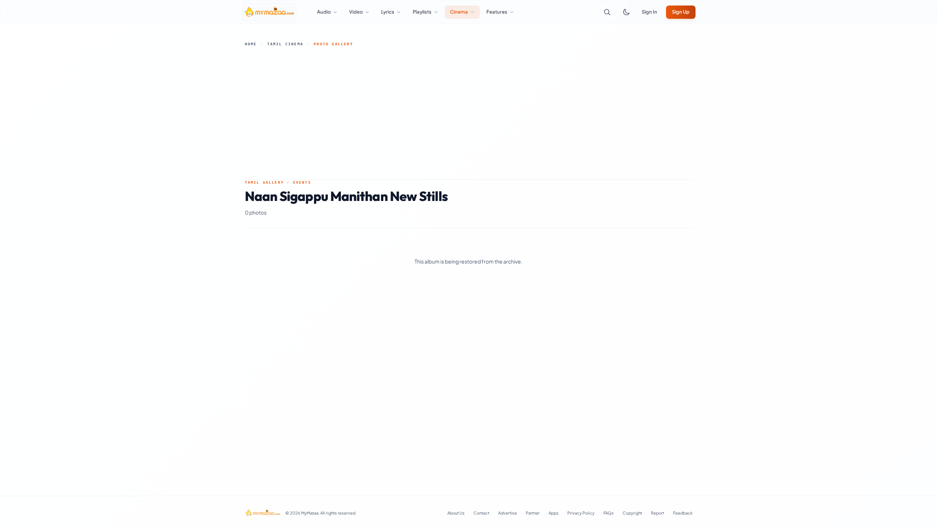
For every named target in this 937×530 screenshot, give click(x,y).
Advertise (507, 512)
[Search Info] (607, 12)
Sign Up (681, 12)
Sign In (649, 12)
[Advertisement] (469, 113)
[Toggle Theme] (626, 12)
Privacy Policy (581, 512)
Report (657, 512)
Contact (481, 512)
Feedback (683, 512)
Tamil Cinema (285, 44)
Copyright (632, 512)
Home (251, 44)
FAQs (608, 512)
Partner (533, 512)
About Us (456, 512)
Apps (554, 512)
